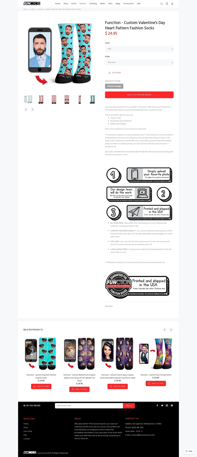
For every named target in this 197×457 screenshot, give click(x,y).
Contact (26, 438)
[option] (29, 99)
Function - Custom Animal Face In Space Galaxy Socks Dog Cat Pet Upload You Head (79, 377)
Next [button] (32, 109)
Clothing (93, 3)
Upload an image (112, 81)
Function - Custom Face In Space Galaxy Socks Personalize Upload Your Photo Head (117, 376)
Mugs (118, 3)
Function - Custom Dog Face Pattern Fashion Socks (41, 376)
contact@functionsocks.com (143, 435)
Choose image (114, 86)
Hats (110, 3)
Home (57, 3)
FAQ (25, 435)
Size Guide (116, 72)
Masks (102, 3)
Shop (66, 3)
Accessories (128, 3)
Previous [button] (26, 109)
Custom (83, 3)
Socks (73, 3)
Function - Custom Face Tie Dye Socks (156, 375)
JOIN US (129, 405)
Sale (138, 3)
